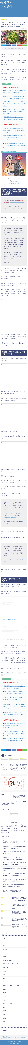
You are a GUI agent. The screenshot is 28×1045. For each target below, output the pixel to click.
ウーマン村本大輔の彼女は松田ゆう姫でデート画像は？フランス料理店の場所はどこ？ (14, 891)
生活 (4, 1014)
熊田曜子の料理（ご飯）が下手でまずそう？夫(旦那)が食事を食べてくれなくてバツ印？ (14, 138)
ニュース (5, 996)
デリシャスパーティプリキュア (11, 985)
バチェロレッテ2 (7, 1003)
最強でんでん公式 (14, 183)
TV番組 (5, 949)
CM (4, 938)
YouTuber (5, 953)
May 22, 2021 (7, 210)
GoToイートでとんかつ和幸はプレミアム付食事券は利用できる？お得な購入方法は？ (14, 874)
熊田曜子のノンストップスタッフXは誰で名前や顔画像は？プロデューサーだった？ (14, 104)
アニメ (5, 971)
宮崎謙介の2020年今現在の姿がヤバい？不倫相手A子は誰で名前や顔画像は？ (14, 841)
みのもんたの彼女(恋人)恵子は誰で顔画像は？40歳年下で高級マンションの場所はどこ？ (14, 885)
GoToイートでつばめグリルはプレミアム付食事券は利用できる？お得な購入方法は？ (14, 863)
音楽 (4, 1021)
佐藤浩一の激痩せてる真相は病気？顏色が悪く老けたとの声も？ (14, 852)
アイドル (5, 967)
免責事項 (19, 1041)
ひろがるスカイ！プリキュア (10, 963)
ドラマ (5, 992)
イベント (5, 974)
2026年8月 (6, 1030)
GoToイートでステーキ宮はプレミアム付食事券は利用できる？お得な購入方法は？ (14, 847)
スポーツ (5, 981)
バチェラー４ (6, 1000)
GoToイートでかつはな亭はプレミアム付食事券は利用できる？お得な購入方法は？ (14, 880)
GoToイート (6, 942)
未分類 (5, 1010)
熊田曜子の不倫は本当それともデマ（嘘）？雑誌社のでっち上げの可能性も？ (13, 119)
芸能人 (5, 1018)
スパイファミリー (7, 978)
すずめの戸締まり (7, 960)
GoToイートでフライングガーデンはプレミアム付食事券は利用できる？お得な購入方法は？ (14, 858)
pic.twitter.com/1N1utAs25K (11, 517)
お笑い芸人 (6, 956)
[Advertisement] (20, 8)
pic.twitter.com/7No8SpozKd (17, 202)
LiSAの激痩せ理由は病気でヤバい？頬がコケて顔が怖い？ (14, 869)
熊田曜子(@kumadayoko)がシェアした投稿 (14, 639)
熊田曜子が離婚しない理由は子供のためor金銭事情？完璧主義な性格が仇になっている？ (14, 130)
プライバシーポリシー (11, 1041)
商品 (4, 1007)
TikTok (5, 945)
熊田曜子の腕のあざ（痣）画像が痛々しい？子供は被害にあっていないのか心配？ (14, 145)
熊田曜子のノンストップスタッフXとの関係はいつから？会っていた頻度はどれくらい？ (14, 111)
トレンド (3, 19)
